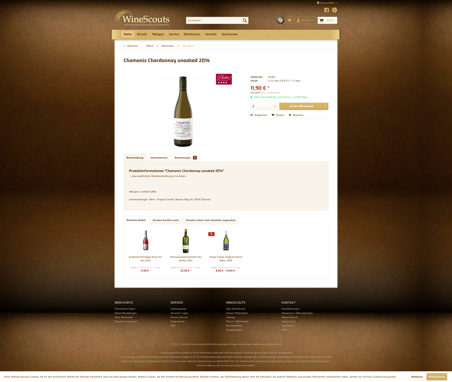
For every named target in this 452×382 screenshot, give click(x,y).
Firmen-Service (179, 317)
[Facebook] (326, 10)
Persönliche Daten (125, 308)
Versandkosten (285, 353)
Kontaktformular (290, 308)
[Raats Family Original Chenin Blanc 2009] (226, 241)
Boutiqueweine (234, 325)
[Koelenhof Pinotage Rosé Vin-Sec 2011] (145, 241)
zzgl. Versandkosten (271, 92)
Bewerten (298, 115)
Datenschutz (289, 321)
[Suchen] (244, 20)
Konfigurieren (437, 376)
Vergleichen (260, 115)
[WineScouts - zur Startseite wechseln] (142, 17)
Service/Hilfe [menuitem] (327, 2)
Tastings (230, 317)
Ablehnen (417, 376)
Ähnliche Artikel (135, 220)
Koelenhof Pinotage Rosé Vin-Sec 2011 (145, 258)
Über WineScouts (235, 308)
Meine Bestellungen (126, 313)
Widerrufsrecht (290, 317)
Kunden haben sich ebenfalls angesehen (211, 220)
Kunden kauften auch (166, 220)
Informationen (159, 157)
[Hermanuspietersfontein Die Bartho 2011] (185, 241)
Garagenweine (234, 329)
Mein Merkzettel (124, 317)
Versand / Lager (179, 313)
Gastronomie (177, 321)
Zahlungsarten (178, 308)
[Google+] (334, 10)
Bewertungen (185, 157)
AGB (284, 329)
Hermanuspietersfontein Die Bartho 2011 (185, 258)
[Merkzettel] (289, 20)
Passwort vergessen (126, 321)
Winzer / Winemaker (237, 321)
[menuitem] (217, 20)
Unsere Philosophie (237, 313)
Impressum (288, 325)
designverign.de (273, 344)
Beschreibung (134, 157)
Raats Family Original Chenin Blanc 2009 (226, 258)
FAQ (172, 325)
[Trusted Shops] (280, 20)
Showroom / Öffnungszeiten (297, 313)
